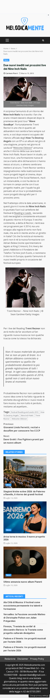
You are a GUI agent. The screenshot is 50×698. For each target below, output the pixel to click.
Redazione (10, 658)
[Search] (43, 40)
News (6, 60)
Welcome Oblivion (22, 147)
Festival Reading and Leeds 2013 (24, 412)
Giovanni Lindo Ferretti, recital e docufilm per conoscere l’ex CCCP (21, 427)
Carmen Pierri (12, 73)
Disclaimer (22, 658)
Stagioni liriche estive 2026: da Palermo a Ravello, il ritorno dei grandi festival (25, 472)
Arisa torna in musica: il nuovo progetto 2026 (25, 517)
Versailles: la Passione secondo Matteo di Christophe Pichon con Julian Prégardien (24, 617)
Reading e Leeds (23, 213)
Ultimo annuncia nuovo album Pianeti (25, 562)
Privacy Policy (37, 658)
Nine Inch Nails (27, 415)
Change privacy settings (39, 695)
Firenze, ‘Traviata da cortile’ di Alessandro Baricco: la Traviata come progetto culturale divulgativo (23, 629)
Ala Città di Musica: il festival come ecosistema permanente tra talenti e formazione (22, 605)
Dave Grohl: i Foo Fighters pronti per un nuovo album (23, 439)
